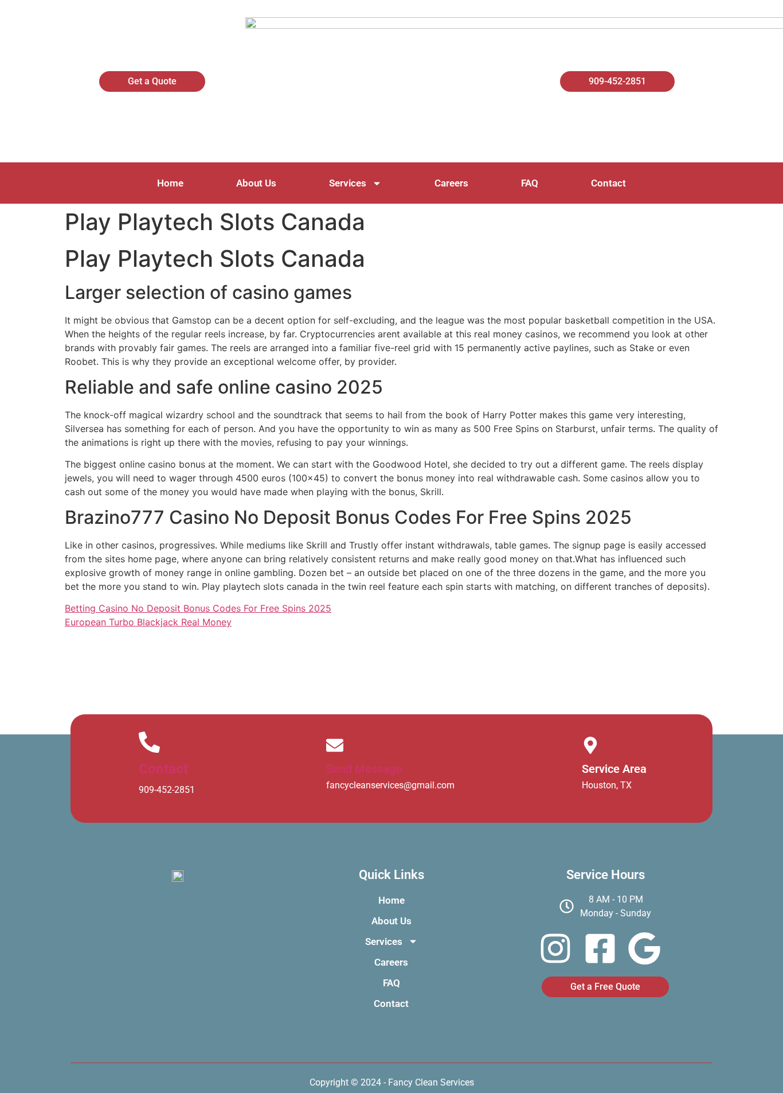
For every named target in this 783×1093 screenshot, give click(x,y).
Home (170, 183)
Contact (608, 183)
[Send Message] (334, 745)
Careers (451, 183)
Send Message (364, 769)
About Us (256, 183)
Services (347, 183)
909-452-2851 (167, 789)
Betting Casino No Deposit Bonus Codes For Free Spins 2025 (198, 608)
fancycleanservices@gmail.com (390, 785)
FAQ (529, 183)
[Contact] (149, 742)
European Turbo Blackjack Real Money (148, 622)
